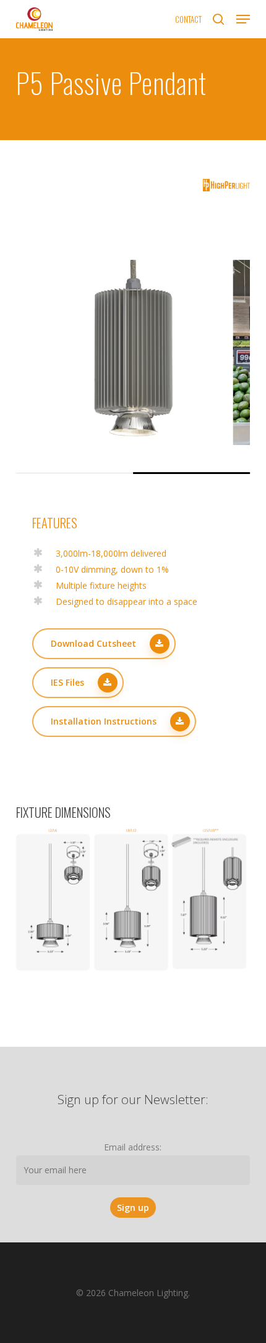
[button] (243, 19)
